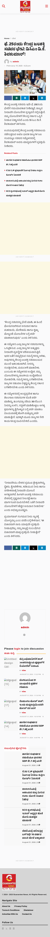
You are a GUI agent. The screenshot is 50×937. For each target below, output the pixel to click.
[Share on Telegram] (25, 98)
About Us (6, 906)
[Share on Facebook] (8, 98)
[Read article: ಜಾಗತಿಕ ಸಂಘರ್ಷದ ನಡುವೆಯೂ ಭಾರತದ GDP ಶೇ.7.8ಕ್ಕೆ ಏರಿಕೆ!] (11, 726)
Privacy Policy (20, 906)
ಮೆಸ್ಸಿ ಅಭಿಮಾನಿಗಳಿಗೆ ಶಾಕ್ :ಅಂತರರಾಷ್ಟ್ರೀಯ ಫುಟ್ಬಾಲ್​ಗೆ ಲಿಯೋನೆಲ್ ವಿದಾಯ (31, 663)
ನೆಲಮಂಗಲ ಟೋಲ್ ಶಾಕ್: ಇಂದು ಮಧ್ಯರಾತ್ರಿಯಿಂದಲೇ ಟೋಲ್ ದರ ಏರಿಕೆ (31, 705)
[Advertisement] (26, 19)
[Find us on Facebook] (3, 929)
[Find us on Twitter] (7, 929)
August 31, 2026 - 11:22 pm (30, 675)
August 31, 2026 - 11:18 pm (30, 696)
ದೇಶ (14, 39)
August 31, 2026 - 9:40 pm (29, 738)
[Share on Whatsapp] (16, 98)
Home (6, 39)
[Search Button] (3, 7)
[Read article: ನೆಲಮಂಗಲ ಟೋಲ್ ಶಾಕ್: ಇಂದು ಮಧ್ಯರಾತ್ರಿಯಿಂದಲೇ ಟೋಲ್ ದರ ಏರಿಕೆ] (11, 705)
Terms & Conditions (10, 910)
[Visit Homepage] (25, 7)
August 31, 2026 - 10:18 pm (30, 717)
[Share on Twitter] (33, 98)
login (17, 649)
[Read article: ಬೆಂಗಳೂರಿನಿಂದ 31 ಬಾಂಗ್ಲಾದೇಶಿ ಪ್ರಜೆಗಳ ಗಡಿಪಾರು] (11, 684)
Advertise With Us (10, 914)
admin (16, 62)
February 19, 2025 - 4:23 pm (19, 66)
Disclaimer (28, 910)
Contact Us (27, 914)
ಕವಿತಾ (24, 671)
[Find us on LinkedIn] (10, 929)
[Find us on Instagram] (13, 929)
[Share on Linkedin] (42, 98)
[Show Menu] (46, 7)
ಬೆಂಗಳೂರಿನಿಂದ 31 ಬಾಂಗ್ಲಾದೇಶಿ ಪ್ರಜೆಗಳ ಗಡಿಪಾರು (28, 684)
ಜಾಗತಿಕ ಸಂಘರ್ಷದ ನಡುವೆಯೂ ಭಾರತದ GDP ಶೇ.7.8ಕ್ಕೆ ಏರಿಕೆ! (31, 726)
